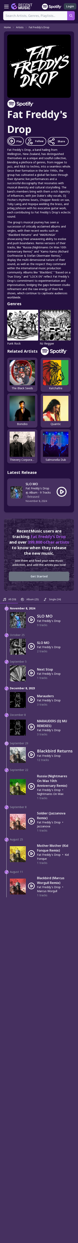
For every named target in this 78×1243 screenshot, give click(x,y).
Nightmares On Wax (50, 794)
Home (7, 27)
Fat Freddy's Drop (39, 27)
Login (70, 6)
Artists (20, 27)
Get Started (39, 576)
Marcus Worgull (47, 891)
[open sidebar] (6, 6)
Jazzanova (43, 826)
